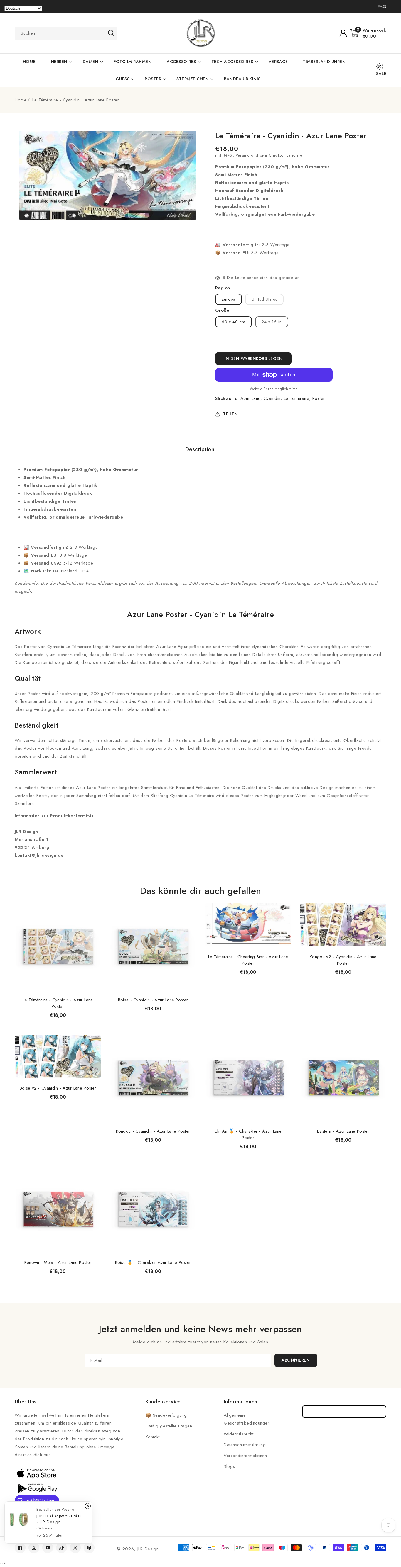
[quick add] (93, 903)
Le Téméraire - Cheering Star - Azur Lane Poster (248, 960)
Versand (243, 155)
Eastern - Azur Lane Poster (343, 1131)
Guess (123, 78)
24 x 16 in (275, 323)
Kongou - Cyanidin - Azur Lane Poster (153, 1131)
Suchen (110, 32)
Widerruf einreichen (344, 1411)
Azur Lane (250, 398)
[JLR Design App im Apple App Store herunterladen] (37, 1473)
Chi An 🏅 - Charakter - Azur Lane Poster (248, 1134)
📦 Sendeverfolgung (166, 1415)
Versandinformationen (245, 1455)
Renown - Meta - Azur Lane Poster (58, 1262)
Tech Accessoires (232, 61)
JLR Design (148, 1549)
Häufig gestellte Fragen (169, 1426)
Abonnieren (296, 1360)
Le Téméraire (296, 398)
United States (264, 299)
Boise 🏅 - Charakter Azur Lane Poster (153, 1262)
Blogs (229, 1466)
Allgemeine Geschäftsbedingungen (247, 1419)
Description (200, 449)
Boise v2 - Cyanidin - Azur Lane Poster (58, 1088)
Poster (153, 78)
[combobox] (66, 33)
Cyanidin (272, 398)
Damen (91, 61)
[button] (368, 33)
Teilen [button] (230, 414)
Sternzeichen (192, 78)
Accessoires (181, 61)
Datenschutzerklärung (245, 1445)
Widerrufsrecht (238, 1434)
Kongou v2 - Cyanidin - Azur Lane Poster (343, 960)
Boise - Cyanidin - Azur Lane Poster (153, 1000)
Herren (59, 61)
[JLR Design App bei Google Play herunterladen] (37, 1488)
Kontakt (153, 1437)
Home (20, 100)
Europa (228, 299)
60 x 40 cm (233, 322)
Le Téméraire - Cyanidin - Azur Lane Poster (58, 1003)
